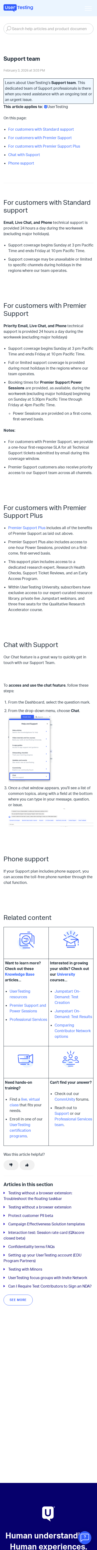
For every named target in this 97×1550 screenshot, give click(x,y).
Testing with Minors (25, 1269)
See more (18, 1300)
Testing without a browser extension (39, 1207)
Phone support (21, 163)
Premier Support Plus (26, 527)
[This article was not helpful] (11, 1165)
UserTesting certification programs (20, 1130)
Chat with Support (24, 154)
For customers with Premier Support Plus (44, 146)
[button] (88, 8)
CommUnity (65, 1099)
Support (62, 1113)
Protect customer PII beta (30, 1215)
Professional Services (28, 1019)
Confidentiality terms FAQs (31, 1246)
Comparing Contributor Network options (73, 1031)
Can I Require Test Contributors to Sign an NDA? (50, 1286)
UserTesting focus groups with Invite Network (47, 1277)
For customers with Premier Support (40, 137)
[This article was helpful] (27, 1165)
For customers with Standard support (41, 129)
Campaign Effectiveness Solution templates (46, 1224)
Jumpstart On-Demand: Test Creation (67, 997)
